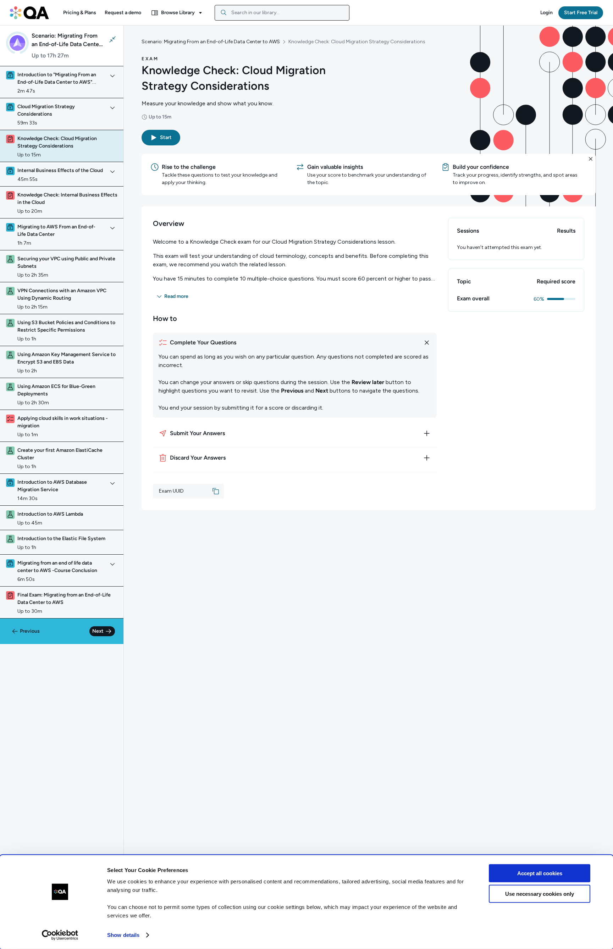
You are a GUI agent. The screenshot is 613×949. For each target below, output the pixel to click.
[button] (79, 12)
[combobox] (282, 13)
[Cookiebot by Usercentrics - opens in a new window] (60, 935)
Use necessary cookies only (539, 894)
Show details (123, 935)
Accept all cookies (539, 873)
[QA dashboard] (29, 13)
